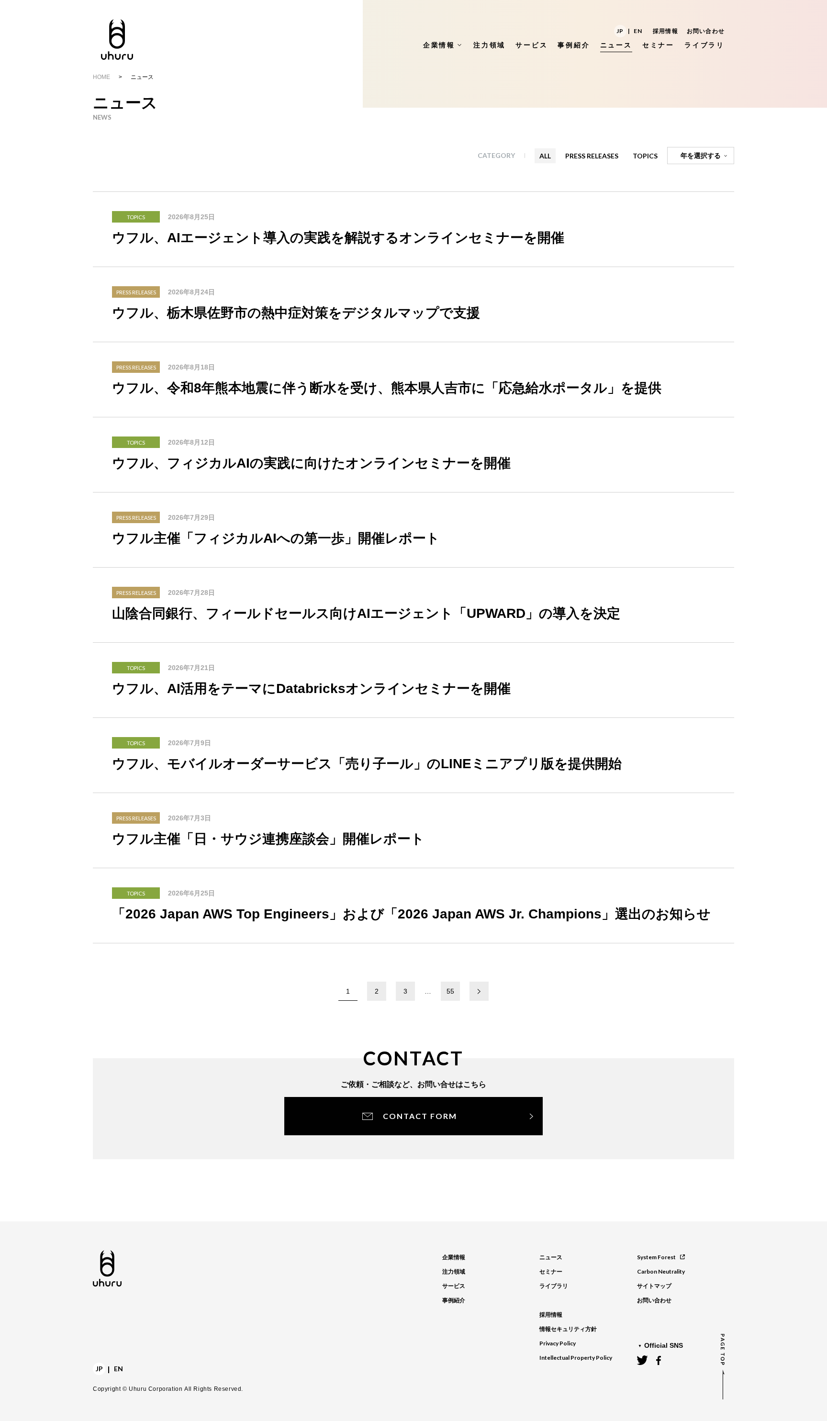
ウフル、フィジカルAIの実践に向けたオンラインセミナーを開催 (311, 463)
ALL (545, 156)
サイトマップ (654, 1286)
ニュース (550, 1257)
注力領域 (453, 1271)
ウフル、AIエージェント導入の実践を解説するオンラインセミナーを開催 (338, 237)
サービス (453, 1286)
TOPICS (645, 156)
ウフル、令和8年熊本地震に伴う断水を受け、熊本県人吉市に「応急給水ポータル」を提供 (386, 387)
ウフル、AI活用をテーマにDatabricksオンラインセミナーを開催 (311, 688)
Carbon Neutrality (661, 1271)
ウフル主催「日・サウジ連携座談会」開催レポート (268, 838)
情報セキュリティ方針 (568, 1329)
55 (450, 991)
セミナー (550, 1271)
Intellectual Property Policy (575, 1357)
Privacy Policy (557, 1343)
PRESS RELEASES (591, 156)
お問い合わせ (706, 31)
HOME (101, 77)
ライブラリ (553, 1286)
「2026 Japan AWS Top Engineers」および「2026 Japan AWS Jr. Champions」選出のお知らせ (411, 913)
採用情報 (665, 31)
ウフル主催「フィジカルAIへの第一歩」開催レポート (276, 538)
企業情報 (453, 1257)
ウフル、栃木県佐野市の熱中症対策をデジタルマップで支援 (296, 312)
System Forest (656, 1257)
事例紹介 (453, 1300)
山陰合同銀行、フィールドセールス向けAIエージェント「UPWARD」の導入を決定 (366, 613)
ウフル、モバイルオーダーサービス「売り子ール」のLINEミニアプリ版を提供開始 (367, 763)
